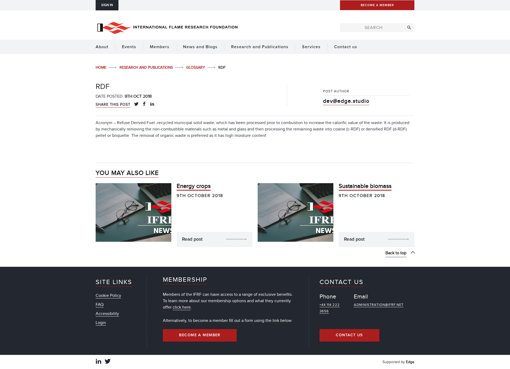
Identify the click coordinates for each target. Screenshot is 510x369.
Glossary (196, 67)
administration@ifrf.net (378, 305)
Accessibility (107, 313)
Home (101, 67)
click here (182, 307)
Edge (410, 362)
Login (101, 322)
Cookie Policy (108, 295)
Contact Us (349, 335)
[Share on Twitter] (136, 104)
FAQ (100, 304)
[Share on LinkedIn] (152, 104)
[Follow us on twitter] (107, 362)
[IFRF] (167, 27)
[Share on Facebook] (144, 104)
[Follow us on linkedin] (98, 362)
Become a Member (199, 335)
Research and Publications (147, 67)
